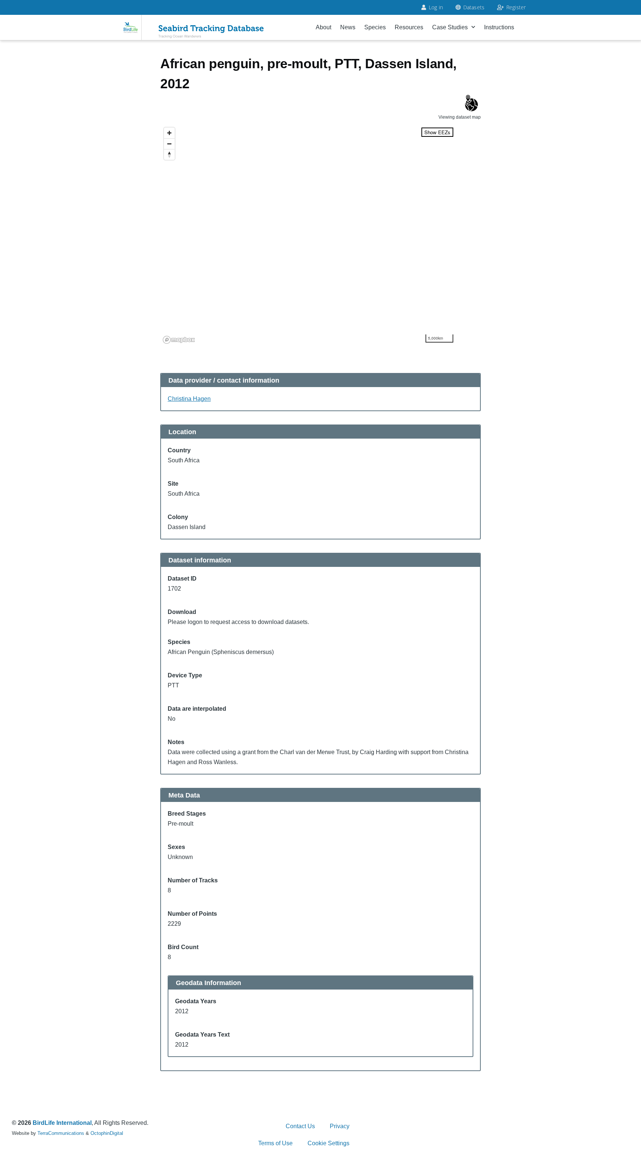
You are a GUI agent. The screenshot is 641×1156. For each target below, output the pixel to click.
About (323, 27)
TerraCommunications (60, 1133)
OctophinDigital (107, 1133)
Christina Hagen (189, 399)
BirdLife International (62, 1123)
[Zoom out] (169, 143)
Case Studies (450, 27)
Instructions (499, 27)
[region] (308, 235)
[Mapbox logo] (178, 340)
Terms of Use (275, 1143)
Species (375, 27)
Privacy (339, 1126)
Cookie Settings (328, 1143)
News (347, 27)
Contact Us (300, 1126)
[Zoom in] (169, 133)
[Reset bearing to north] (169, 154)
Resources (409, 27)
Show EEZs (437, 132)
